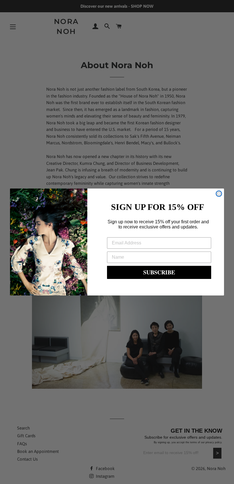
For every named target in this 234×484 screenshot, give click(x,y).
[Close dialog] (219, 194)
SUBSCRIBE (159, 272)
